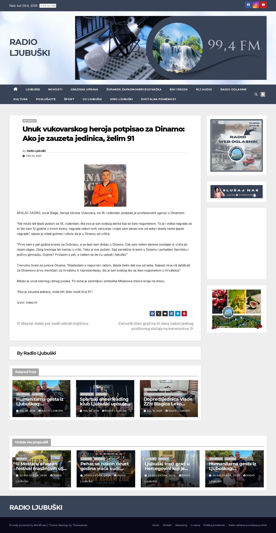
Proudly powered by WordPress (28, 525)
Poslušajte (46, 99)
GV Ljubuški (92, 99)
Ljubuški (33, 89)
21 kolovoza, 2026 (98, 475)
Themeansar (79, 525)
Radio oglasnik (233, 89)
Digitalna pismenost (158, 99)
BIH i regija (179, 89)
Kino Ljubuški (121, 99)
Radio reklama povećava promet (248, 525)
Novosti (55, 89)
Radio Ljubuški (36, 151)
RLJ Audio (204, 89)
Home (155, 525)
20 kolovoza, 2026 (162, 475)
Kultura (21, 99)
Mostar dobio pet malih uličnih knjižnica (54, 323)
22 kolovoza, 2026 (34, 475)
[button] (256, 94)
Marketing (181, 525)
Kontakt (167, 525)
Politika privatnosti (214, 525)
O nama (195, 525)
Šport (69, 99)
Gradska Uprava (84, 89)
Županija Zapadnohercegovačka (133, 89)
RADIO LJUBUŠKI (35, 507)
